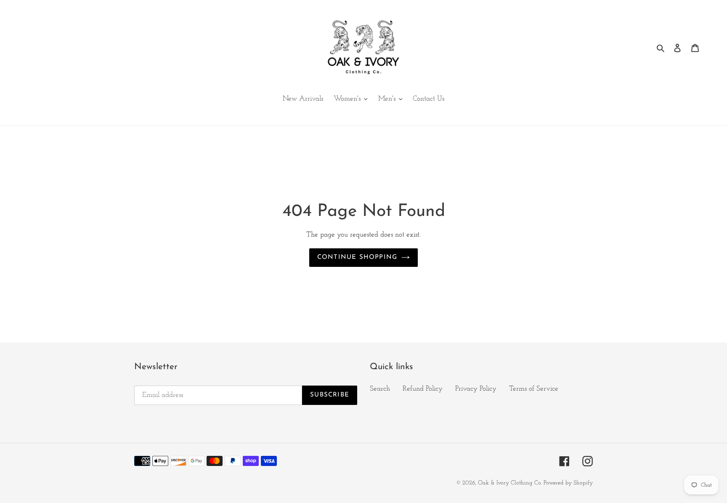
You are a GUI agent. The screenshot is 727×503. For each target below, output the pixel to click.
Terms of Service (533, 388)
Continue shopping (357, 257)
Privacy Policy (475, 388)
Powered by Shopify (568, 483)
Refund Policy (423, 388)
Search (380, 388)
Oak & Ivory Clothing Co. (511, 483)
